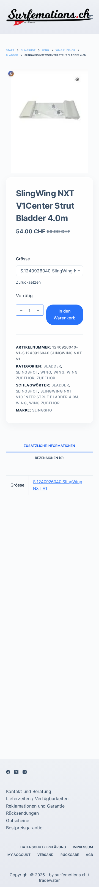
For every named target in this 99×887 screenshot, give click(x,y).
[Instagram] (25, 772)
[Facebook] (8, 772)
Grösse (23, 258)
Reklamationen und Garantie (35, 806)
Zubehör (46, 378)
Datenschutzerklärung (43, 847)
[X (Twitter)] (16, 772)
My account (19, 855)
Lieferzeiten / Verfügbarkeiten (37, 798)
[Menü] (90, 17)
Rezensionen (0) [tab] (49, 458)
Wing (45, 372)
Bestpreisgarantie (24, 827)
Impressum (83, 847)
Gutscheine (17, 820)
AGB (89, 855)
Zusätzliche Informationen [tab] (49, 446)
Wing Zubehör (44, 403)
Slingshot (27, 372)
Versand (45, 855)
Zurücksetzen (28, 282)
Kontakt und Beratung (28, 791)
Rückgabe (70, 855)
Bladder (52, 366)
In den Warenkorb (64, 314)
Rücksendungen (22, 813)
